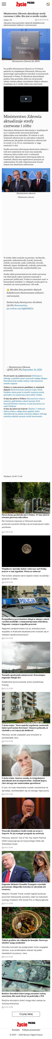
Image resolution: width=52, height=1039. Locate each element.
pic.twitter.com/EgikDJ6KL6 (20, 308)
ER (11, 20)
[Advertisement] (26, 228)
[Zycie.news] (25, 4)
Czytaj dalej (26, 1014)
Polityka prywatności (31, 1030)
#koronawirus (20, 305)
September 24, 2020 (32, 369)
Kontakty (16, 1030)
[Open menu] (4, 4)
